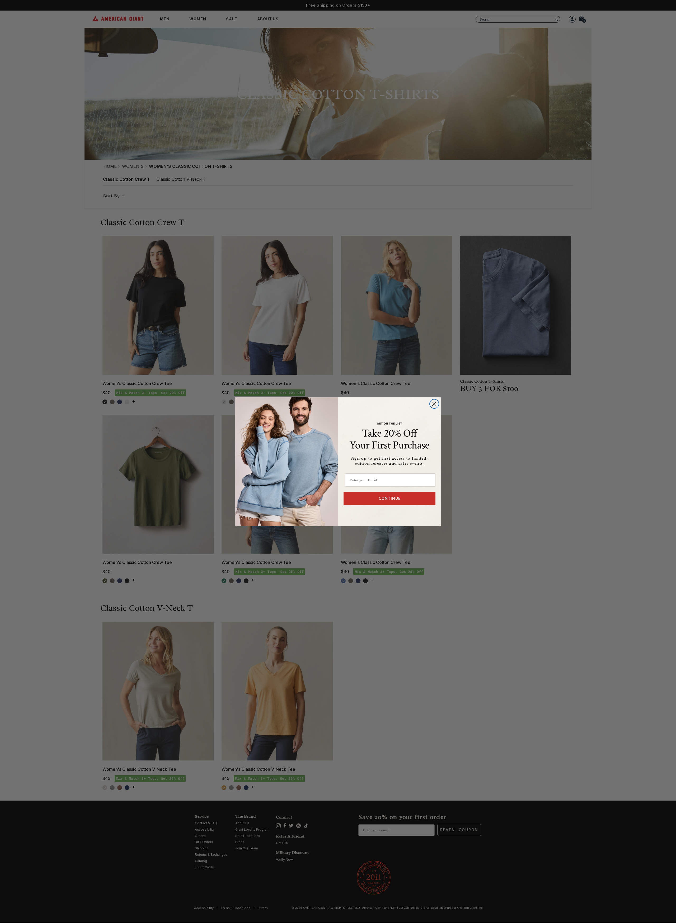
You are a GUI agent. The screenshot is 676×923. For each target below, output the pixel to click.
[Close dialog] (434, 403)
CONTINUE (390, 498)
